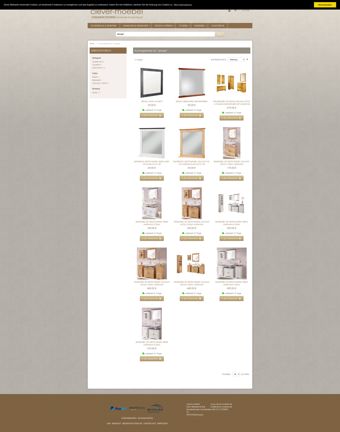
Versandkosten (128, 418)
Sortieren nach (218, 59)
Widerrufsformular (132, 423)
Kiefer (96, 92)
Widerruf (116, 423)
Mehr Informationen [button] (183, 5)
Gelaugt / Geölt (100, 83)
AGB (109, 423)
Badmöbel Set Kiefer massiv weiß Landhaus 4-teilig (152, 343)
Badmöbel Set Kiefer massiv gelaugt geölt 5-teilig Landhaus (152, 283)
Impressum (162, 423)
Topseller (97, 64)
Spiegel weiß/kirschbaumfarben (192, 101)
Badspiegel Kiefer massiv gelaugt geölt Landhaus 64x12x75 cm (191, 162)
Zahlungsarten (145, 418)
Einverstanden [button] (325, 5)
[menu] (170, 25)
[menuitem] (104, 25)
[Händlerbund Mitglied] (156, 412)
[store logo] (117, 10)
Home (92, 43)
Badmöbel (98, 67)
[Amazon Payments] (137, 409)
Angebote (98, 61)
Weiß (95, 77)
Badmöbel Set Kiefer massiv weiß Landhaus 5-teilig (231, 283)
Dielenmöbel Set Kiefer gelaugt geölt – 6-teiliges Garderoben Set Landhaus (231, 102)
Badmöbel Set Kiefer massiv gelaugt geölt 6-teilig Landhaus (191, 283)
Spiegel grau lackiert (152, 101)
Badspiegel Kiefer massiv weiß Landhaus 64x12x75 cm (152, 162)
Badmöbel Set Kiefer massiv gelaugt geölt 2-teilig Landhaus (231, 162)
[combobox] (170, 34)
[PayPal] (118, 409)
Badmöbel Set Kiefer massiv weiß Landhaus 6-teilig (231, 223)
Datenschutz (150, 423)
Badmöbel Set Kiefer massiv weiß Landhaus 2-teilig (152, 223)
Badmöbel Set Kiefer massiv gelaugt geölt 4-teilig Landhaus (191, 223)
